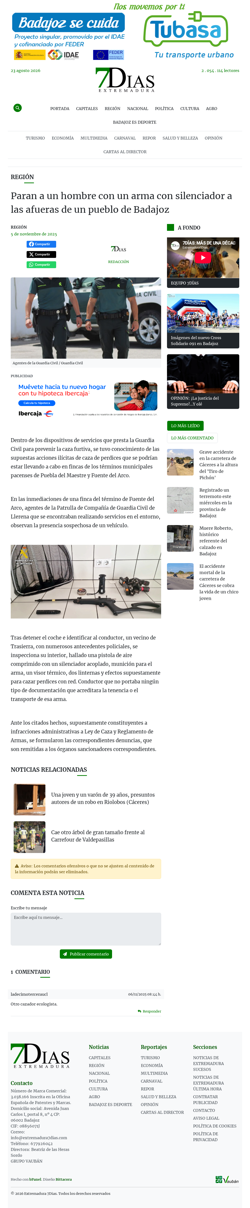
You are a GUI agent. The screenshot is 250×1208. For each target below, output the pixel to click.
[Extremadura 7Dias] (125, 80)
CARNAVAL (125, 138)
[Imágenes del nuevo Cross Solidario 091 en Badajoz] (203, 313)
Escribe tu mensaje (29, 907)
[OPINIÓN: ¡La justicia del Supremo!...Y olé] (203, 373)
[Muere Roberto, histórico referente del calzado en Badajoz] (180, 538)
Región (112, 108)
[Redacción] (118, 249)
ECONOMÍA (63, 138)
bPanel (35, 1179)
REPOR (149, 138)
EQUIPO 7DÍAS (185, 283)
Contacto (204, 1110)
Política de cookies (215, 1126)
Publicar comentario (89, 954)
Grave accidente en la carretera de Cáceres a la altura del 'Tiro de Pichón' (218, 465)
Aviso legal (206, 1118)
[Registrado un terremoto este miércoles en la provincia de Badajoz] (180, 500)
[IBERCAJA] (86, 399)
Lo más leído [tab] (185, 425)
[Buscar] (17, 108)
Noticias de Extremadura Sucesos (208, 1063)
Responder (151, 1011)
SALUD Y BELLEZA (180, 138)
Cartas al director (125, 151)
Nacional (137, 108)
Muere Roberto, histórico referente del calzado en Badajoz (216, 541)
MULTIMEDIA (94, 138)
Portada (59, 108)
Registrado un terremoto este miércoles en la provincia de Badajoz (215, 503)
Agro (211, 108)
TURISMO (35, 138)
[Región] (125, 31)
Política (164, 108)
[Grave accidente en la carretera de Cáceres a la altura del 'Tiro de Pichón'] (180, 462)
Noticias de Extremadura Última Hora (208, 1083)
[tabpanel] (203, 528)
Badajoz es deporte (134, 122)
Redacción (118, 262)
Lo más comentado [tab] (192, 438)
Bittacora (64, 1179)
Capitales (87, 108)
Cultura (189, 108)
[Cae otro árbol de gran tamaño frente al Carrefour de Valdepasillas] (29, 836)
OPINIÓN (213, 138)
